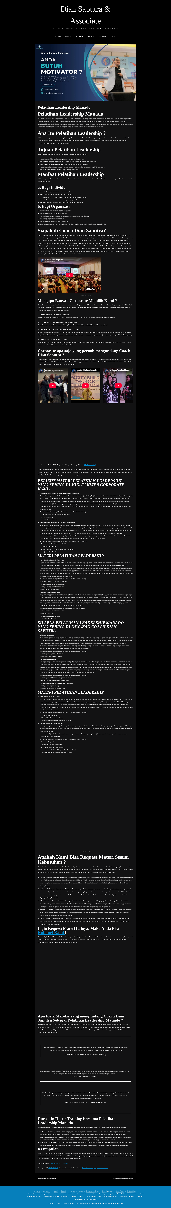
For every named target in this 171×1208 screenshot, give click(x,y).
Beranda (63, 1191)
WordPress (99, 1203)
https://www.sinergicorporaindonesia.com (95, 1168)
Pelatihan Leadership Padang (47, 1178)
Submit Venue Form (110, 1196)
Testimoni (140, 1196)
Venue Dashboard (80, 1199)
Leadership (55, 1194)
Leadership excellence (69, 1194)
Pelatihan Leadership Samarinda (123, 1178)
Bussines (72, 1191)
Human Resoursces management (38, 1194)
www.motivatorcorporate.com (59, 1163)
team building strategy (127, 1196)
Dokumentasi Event (92, 1191)
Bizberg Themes (118, 1203)
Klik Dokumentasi (89, 465)
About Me (37, 1191)
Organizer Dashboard (115, 1194)
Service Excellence (77, 1196)
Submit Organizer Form (93, 1196)
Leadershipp (83, 1194)
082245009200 (53, 1168)
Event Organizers (107, 1191)
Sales (142, 1194)
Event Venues (120, 1191)
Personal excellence (131, 1194)
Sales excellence (49, 1196)
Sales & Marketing (35, 1196)
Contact (80, 1191)
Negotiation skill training (97, 1194)
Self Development (62, 1196)
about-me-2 (46, 1191)
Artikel (56, 1191)
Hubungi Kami (51, 932)
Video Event (93, 1199)
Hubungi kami (131, 1191)
